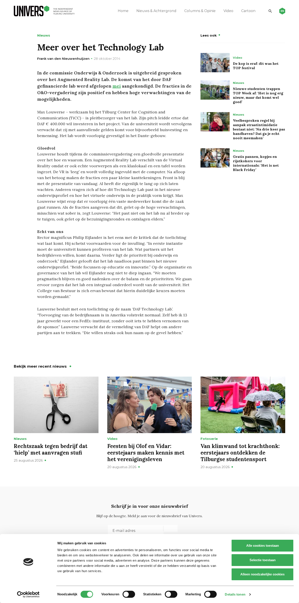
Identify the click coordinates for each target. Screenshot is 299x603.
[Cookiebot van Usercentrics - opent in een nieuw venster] (28, 594)
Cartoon (248, 11)
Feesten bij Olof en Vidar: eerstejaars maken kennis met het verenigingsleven (145, 453)
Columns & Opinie (200, 11)
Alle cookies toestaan (262, 545)
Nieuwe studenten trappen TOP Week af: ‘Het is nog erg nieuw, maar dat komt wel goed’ (258, 95)
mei (117, 86)
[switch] (129, 594)
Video (228, 11)
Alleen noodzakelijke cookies (262, 574)
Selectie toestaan (263, 560)
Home (123, 11)
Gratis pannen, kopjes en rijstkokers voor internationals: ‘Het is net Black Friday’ (256, 163)
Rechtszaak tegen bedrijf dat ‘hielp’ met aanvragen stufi (50, 449)
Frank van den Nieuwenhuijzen (63, 58)
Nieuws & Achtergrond (156, 11)
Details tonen (235, 594)
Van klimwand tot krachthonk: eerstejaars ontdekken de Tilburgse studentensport (240, 453)
